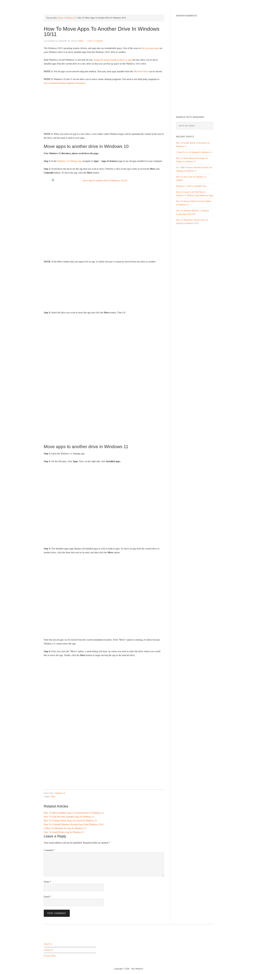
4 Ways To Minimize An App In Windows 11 (65, 828)
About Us (48, 944)
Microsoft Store (141, 71)
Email (47, 896)
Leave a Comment (95, 41)
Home (60, 18)
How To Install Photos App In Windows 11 (64, 832)
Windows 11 (70, 18)
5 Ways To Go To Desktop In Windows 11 (194, 152)
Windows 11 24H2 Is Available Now (191, 186)
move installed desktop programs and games (64, 83)
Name (47, 881)
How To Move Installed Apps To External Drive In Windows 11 (74, 813)
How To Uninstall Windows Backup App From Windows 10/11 (74, 824)
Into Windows (59, 5)
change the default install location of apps (112, 60)
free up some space (150, 48)
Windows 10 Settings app (69, 161)
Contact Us (48, 950)
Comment (49, 850)
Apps (53, 796)
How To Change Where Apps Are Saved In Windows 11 (70, 820)
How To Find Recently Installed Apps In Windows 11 (69, 816)
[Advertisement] (104, 110)
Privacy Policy (50, 956)
